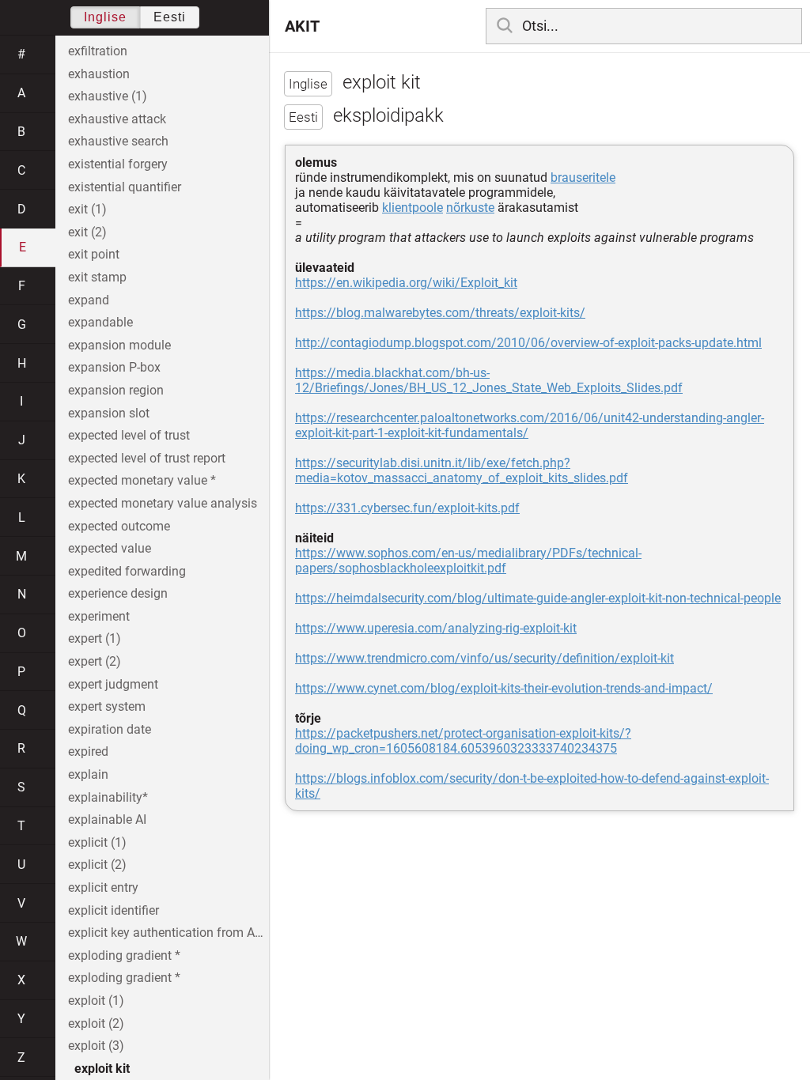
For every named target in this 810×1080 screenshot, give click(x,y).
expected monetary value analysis (162, 503)
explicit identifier (113, 910)
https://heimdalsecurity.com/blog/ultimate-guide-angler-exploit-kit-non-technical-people (538, 598)
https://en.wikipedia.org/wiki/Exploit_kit (406, 282)
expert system (107, 706)
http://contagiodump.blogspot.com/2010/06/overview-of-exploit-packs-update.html (528, 342)
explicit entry (103, 887)
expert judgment (113, 684)
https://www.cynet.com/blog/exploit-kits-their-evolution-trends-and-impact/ (504, 688)
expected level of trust (129, 435)
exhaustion (99, 73)
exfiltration (97, 51)
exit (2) (87, 232)
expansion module (119, 345)
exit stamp (97, 277)
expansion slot (109, 413)
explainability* (108, 797)
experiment (99, 616)
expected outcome (119, 526)
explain (88, 774)
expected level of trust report (146, 458)
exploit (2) (96, 1023)
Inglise (105, 17)
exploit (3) (96, 1045)
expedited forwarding (127, 571)
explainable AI (107, 819)
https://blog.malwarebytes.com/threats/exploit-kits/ (440, 312)
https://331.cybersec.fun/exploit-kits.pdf (407, 507)
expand (88, 300)
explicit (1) (97, 842)
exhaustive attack (117, 119)
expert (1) (94, 638)
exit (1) (87, 209)
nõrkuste (470, 207)
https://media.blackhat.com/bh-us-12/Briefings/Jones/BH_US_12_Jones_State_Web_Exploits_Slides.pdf (489, 380)
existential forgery (118, 164)
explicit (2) (97, 864)
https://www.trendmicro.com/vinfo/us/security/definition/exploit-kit (484, 658)
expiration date (109, 729)
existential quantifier (124, 186)
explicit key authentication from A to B (168, 932)
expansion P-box (114, 367)
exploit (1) (96, 1000)
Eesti (169, 17)
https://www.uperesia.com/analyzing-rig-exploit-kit (436, 628)
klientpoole (412, 207)
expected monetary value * (142, 480)
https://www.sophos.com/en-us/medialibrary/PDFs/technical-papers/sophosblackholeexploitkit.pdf (468, 561)
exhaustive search (118, 141)
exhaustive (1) (107, 96)
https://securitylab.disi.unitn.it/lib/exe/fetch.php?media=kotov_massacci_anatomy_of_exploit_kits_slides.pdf (461, 470)
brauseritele (583, 177)
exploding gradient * (124, 955)
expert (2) (94, 661)
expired (88, 751)
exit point (93, 254)
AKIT (302, 26)
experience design (118, 593)
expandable (100, 322)
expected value (109, 548)
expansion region (116, 390)
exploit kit (102, 1068)
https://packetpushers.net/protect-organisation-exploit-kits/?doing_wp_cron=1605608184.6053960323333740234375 (463, 741)
